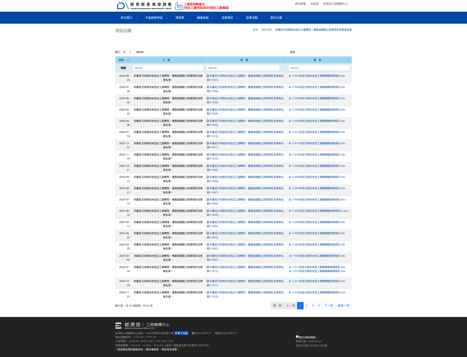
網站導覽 (300, 3)
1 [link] (300, 305)
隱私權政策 (152, 349)
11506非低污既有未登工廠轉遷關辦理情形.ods (318, 87)
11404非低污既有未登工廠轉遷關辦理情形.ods (318, 222)
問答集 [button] (179, 18)
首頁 (255, 29)
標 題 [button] (244, 60)
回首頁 (314, 3)
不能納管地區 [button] (154, 18)
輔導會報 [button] (203, 18)
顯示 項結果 (129, 52)
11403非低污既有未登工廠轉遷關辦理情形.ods (318, 233)
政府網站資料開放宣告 (130, 349)
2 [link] (306, 305)
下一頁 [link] (328, 305)
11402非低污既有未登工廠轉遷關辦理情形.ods (318, 244)
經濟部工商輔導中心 (335, 3)
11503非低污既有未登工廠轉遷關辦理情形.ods (318, 121)
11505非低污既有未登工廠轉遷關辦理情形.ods (318, 98)
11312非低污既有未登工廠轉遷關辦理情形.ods (318, 267)
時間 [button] (121, 60)
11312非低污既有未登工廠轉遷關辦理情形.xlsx (318, 271)
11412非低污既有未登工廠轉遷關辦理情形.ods (318, 132)
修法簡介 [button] (126, 18)
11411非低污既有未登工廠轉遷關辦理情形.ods (318, 143)
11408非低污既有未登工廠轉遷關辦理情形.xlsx (318, 177)
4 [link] (319, 305)
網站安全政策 (169, 349)
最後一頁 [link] (343, 305)
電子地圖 (182, 333)
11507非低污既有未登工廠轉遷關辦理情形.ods (318, 75)
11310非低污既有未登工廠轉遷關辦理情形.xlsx (318, 292)
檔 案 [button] (317, 60)
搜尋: (293, 52)
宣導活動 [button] (252, 18)
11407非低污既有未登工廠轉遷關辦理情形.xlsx (318, 188)
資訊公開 (266, 29)
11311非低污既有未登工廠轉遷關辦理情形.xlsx (318, 281)
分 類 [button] (166, 60)
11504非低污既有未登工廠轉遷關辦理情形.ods (318, 109)
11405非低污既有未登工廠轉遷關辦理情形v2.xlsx (320, 210)
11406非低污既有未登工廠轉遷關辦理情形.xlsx (318, 199)
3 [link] (313, 305)
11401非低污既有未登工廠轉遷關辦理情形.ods (318, 255)
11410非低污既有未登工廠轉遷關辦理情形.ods (318, 154)
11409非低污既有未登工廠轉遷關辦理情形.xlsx (318, 165)
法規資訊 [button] (227, 18)
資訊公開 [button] (276, 18)
